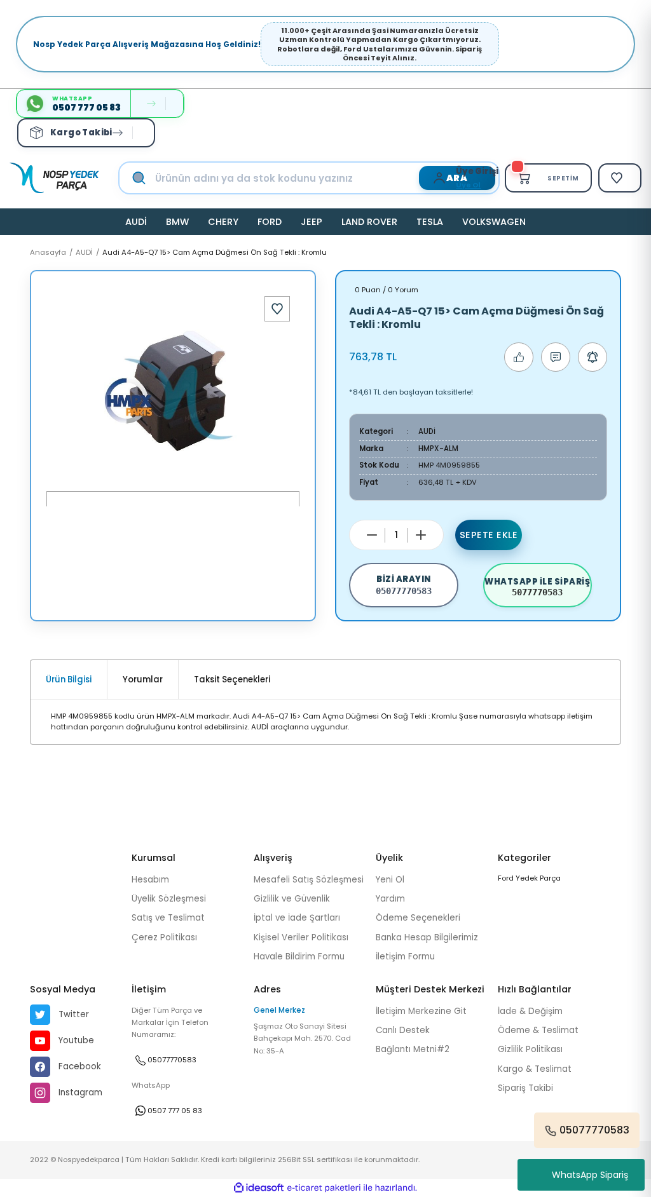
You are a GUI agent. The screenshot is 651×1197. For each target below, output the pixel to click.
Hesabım (150, 880)
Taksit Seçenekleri (232, 679)
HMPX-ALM (438, 448)
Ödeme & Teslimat (538, 1030)
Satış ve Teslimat (168, 918)
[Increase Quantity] (421, 535)
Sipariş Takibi (525, 1088)
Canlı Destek (403, 1030)
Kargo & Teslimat (535, 1069)
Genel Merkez (279, 1010)
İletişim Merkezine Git (421, 1011)
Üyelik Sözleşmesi (169, 899)
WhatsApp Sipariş (590, 1174)
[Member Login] (442, 177)
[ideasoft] (258, 1188)
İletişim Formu (405, 956)
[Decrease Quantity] (372, 535)
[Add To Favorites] (277, 308)
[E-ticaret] (324, 1187)
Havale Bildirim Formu (299, 956)
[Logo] (54, 178)
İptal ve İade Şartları (297, 918)
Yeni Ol (390, 880)
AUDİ (426, 431)
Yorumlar (143, 679)
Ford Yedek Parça (529, 878)
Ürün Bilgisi (69, 679)
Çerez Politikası (164, 937)
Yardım (390, 899)
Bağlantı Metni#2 (412, 1049)
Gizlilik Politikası (530, 1049)
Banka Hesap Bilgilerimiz (427, 937)
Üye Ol (468, 185)
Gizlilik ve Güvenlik (292, 899)
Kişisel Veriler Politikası (301, 937)
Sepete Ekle (489, 535)
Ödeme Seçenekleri (418, 918)
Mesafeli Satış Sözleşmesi (309, 880)
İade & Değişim (530, 1011)
